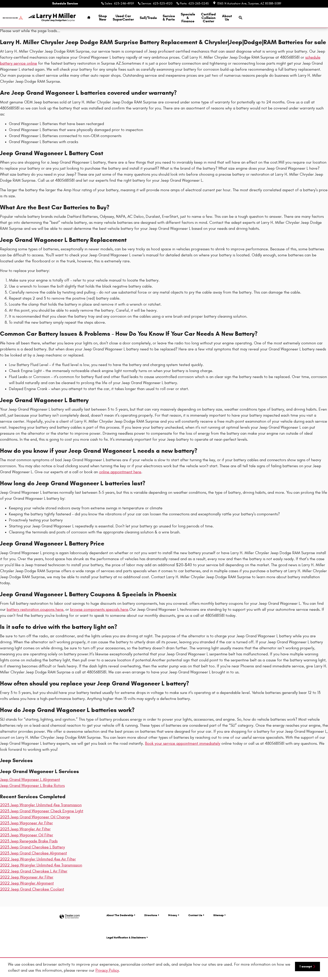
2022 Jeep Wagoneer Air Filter (26, 877)
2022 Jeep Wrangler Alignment (27, 883)
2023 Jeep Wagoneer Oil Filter (26, 835)
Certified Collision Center (208, 17)
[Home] (12, 17)
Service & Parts (169, 18)
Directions (150, 915)
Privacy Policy (107, 970)
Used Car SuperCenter (123, 18)
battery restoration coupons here (35, 609)
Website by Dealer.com (70, 916)
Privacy (172, 915)
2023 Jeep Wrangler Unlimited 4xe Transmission (41, 805)
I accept (306, 966)
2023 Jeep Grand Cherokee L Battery (32, 847)
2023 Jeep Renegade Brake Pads (29, 841)
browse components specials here (99, 609)
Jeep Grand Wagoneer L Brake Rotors (32, 785)
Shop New (102, 18)
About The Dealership (119, 915)
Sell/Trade (148, 18)
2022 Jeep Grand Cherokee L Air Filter (33, 871)
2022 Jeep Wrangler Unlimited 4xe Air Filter (38, 859)
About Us (227, 18)
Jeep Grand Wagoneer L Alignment (30, 779)
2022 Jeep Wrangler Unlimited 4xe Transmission (41, 865)
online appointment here (120, 472)
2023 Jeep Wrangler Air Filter (25, 829)
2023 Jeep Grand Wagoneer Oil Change (35, 817)
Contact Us (195, 915)
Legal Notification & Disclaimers (126, 937)
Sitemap (218, 915)
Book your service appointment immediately (182, 743)
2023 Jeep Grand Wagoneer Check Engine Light (41, 811)
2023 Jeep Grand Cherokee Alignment (33, 853)
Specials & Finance (188, 17)
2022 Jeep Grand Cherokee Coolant (32, 889)
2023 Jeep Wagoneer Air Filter (26, 823)
